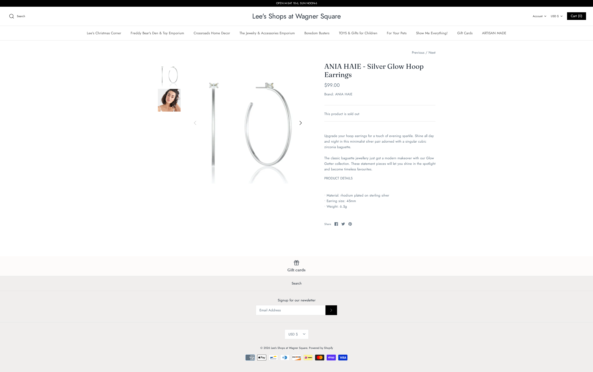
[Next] (301, 123)
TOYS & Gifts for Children (358, 33)
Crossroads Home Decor (212, 33)
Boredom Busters (316, 33)
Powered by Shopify (321, 348)
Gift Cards (465, 33)
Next (432, 52)
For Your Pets (397, 33)
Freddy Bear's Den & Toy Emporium (157, 33)
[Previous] (195, 123)
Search (297, 283)
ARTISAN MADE (494, 33)
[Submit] (331, 310)
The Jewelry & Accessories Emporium (267, 33)
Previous (418, 52)
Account (538, 16)
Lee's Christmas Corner (104, 33)
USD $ (555, 16)
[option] (248, 123)
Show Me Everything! (432, 33)
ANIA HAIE (343, 94)
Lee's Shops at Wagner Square (289, 348)
